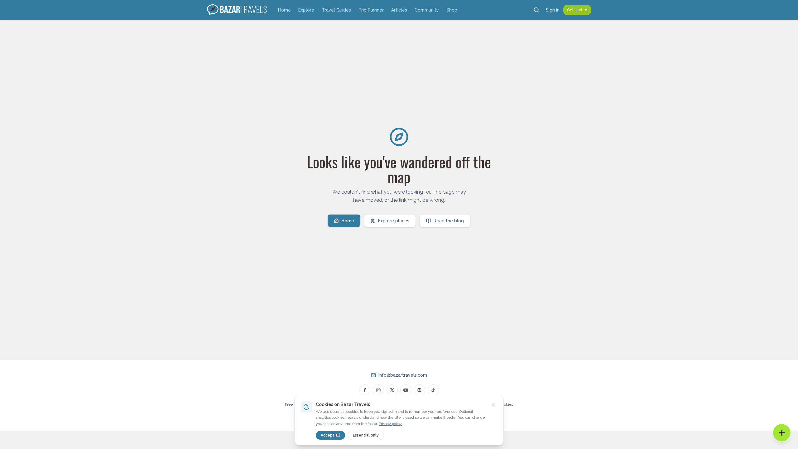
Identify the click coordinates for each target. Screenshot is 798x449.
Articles (399, 9)
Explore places (393, 220)
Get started (577, 10)
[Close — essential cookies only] (493, 405)
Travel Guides (336, 9)
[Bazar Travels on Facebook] (364, 390)
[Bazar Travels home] (237, 10)
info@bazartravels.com (402, 375)
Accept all (330, 435)
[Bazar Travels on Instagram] (378, 390)
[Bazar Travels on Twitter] (392, 390)
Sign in (553, 9)
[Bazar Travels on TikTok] (433, 390)
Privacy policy (390, 424)
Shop (451, 9)
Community (427, 9)
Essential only (366, 435)
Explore (306, 9)
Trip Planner (371, 9)
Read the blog (449, 220)
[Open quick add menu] (782, 433)
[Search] (536, 10)
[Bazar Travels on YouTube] (405, 390)
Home (284, 9)
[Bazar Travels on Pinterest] (419, 390)
